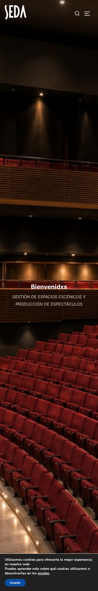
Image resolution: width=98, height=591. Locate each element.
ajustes (43, 573)
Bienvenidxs (49, 286)
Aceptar (15, 583)
